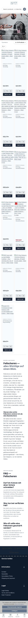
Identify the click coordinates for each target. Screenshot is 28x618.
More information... (19, 604)
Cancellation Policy (7, 576)
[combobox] (14, 9)
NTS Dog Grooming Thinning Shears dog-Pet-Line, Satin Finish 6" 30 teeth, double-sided (20, 271)
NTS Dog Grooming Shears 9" (20, 116)
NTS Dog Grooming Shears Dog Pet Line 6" (7, 167)
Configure (14, 610)
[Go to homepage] (14, 3)
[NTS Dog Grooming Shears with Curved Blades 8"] (8, 208)
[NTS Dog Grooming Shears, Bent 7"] (8, 260)
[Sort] (3, 46)
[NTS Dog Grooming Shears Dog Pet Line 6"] (8, 157)
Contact (4, 572)
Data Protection (6, 595)
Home (3, 24)
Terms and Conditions (8, 593)
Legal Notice (5, 590)
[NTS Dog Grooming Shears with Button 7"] (20, 157)
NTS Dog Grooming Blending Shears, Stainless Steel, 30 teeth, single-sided (20, 66)
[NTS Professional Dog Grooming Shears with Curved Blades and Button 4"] (8, 311)
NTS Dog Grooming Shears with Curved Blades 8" (7, 218)
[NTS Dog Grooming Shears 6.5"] (8, 106)
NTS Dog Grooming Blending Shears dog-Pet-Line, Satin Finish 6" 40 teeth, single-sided (7, 66)
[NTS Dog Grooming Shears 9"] (20, 106)
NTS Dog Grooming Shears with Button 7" (20, 167)
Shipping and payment (8, 578)
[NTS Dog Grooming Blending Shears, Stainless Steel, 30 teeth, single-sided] (20, 56)
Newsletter (5, 574)
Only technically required (14, 607)
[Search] (24, 9)
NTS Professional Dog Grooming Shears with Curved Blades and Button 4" (7, 321)
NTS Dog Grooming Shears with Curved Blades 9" (20, 220)
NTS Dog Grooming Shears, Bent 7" (7, 271)
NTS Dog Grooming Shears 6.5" (7, 116)
